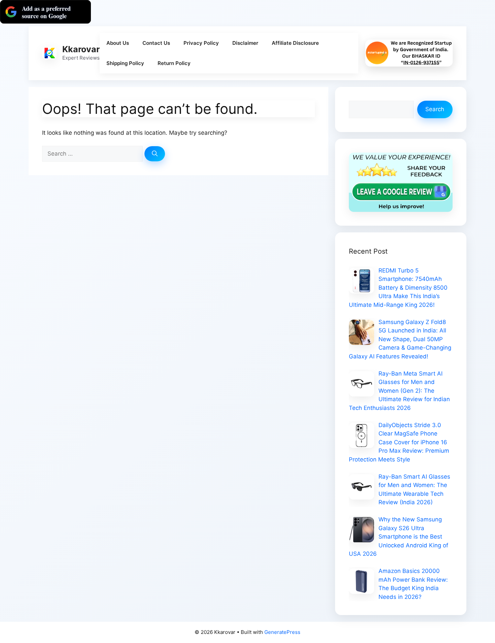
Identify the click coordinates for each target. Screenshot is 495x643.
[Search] (154, 154)
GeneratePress (282, 632)
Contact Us (156, 43)
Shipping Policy (125, 63)
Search (434, 109)
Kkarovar (81, 49)
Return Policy (174, 63)
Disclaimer (245, 43)
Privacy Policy (201, 43)
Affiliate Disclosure (295, 43)
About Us (117, 43)
